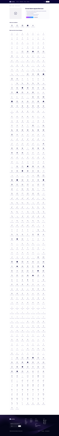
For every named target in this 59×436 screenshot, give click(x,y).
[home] (12, 1)
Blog (35, 424)
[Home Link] (12, 419)
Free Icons (17, 1)
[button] (28, 1)
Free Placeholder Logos (37, 425)
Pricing (25, 1)
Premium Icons (21, 1)
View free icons (35, 17)
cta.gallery (36, 426)
